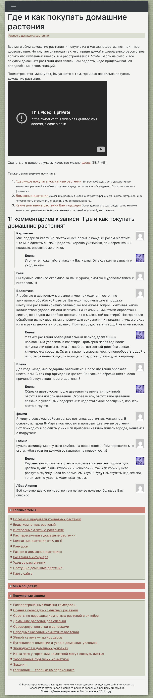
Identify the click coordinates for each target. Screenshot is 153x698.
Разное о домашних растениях (28, 35)
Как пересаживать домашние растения (44, 535)
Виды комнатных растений (34, 524)
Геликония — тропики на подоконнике (44, 670)
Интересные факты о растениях (38, 530)
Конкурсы (20, 546)
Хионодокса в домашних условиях (40, 648)
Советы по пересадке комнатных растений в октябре (56, 616)
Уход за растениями (29, 562)
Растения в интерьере (30, 557)
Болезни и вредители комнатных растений (47, 519)
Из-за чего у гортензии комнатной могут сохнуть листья (58, 654)
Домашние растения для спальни (39, 621)
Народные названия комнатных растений (46, 632)
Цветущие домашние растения (37, 568)
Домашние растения (32, 196)
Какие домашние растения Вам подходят (49, 205)
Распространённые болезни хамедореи (44, 605)
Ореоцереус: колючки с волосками (41, 627)
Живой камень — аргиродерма (38, 637)
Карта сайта (22, 573)
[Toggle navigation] (13, 7)
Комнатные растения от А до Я (37, 541)
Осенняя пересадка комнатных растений (45, 610)
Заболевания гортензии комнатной (41, 659)
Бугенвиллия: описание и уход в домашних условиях (55, 643)
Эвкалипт (20, 664)
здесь (86, 163)
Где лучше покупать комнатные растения (49, 181)
